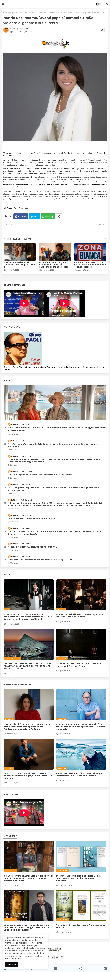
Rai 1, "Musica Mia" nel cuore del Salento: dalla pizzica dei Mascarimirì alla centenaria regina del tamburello (53, 445)
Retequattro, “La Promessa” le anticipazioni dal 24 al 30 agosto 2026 (40, 560)
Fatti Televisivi (21, 12)
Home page (8, 12)
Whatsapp (49, 216)
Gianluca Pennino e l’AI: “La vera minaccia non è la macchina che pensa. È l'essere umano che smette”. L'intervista (28, 878)
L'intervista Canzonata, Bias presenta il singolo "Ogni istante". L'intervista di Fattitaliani (79, 774)
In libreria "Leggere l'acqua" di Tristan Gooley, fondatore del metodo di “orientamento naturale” (78, 878)
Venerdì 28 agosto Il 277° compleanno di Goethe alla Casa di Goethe (40, 475)
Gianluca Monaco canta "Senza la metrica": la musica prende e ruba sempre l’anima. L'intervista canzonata (81, 726)
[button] (107, 4)
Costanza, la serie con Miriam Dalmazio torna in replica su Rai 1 (19, 264)
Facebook (22, 216)
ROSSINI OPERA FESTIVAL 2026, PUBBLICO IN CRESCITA (32, 547)
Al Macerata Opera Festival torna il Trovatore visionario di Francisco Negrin (78, 664)
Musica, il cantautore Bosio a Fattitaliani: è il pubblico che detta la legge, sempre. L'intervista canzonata (28, 775)
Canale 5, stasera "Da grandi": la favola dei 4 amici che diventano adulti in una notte (54, 264)
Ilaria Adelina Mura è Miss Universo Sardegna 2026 (32, 518)
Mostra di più (100, 239)
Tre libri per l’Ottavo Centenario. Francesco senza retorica (81, 926)
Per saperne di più (13, 958)
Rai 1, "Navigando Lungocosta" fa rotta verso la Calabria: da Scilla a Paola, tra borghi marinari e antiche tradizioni (53, 489)
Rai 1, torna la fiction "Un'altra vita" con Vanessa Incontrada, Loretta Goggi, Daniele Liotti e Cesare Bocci (57, 429)
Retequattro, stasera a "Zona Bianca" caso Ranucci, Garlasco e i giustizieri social (90, 264)
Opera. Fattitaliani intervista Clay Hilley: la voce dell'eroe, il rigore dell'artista (79, 615)
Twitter (36, 216)
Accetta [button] (12, 964)
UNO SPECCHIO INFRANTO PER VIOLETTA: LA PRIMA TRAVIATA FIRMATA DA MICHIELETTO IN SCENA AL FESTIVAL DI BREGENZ (28, 666)
